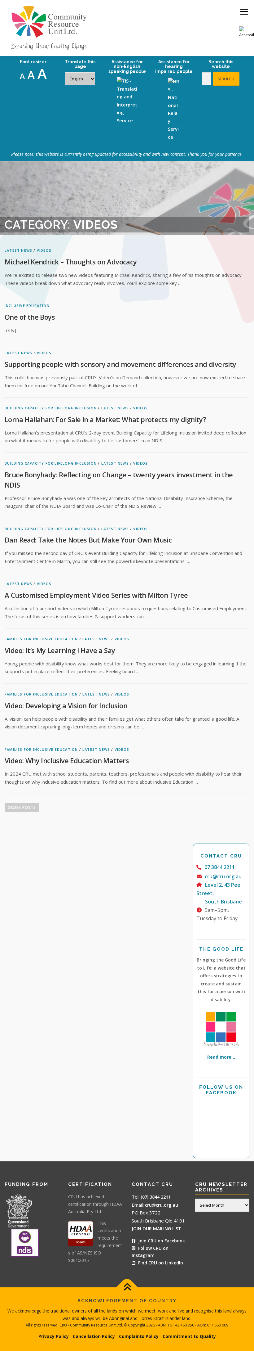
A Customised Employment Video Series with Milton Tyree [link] (96, 595)
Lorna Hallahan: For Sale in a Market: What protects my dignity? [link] (105, 419)
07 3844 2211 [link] (219, 867)
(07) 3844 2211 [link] (156, 1197)
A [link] (22, 76)
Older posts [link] (22, 807)
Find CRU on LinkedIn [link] (160, 1263)
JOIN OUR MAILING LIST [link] (156, 1229)
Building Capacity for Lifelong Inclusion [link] (51, 408)
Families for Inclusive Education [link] (41, 639)
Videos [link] (44, 250)
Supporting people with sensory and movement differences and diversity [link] (120, 364)
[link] (246, 32)
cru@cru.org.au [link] (223, 876)
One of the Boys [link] (30, 317)
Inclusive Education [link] (27, 305)
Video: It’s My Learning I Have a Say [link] (60, 650)
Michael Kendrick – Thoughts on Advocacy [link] (71, 261)
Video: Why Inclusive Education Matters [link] (67, 760)
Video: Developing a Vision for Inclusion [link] (66, 705)
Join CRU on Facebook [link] (161, 1241)
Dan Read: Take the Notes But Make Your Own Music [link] (88, 539)
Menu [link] (244, 11)
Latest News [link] (18, 250)
